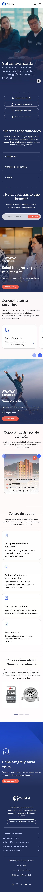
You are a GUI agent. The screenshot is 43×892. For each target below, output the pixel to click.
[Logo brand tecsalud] (21, 259)
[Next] (39, 456)
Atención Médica (11, 838)
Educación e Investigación (16, 842)
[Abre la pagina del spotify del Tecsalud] (30, 884)
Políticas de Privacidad (21, 875)
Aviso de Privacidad (21, 870)
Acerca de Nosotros (12, 834)
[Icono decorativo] (21, 752)
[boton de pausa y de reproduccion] (39, 81)
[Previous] (4, 456)
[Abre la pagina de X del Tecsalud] (21, 884)
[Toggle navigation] (40, 4)
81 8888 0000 (14, 484)
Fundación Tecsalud (12, 851)
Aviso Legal (21, 865)
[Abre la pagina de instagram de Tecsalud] (17, 884)
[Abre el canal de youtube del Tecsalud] (26, 884)
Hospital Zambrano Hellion (21, 479)
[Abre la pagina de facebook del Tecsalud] (13, 884)
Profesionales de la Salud (15, 846)
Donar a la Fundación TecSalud (21, 822)
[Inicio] (8, 4)
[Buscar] (35, 4)
